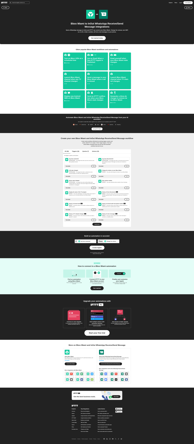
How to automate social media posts (105, 429)
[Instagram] (110, 439)
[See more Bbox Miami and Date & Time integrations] (69, 379)
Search (73, 424)
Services (73, 411)
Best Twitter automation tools (103, 413)
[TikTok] (118, 439)
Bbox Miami (77, 23)
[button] (97, 288)
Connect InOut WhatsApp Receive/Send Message (110, 363)
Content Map (74, 422)
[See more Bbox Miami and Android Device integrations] (90, 379)
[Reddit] (121, 439)
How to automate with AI (102, 411)
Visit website (67, 360)
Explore (171, 2)
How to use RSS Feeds (102, 420)
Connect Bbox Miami (71, 363)
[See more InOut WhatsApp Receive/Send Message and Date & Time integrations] (124, 373)
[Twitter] (116, 439)
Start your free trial (97, 333)
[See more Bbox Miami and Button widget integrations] (69, 373)
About (98, 438)
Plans (176, 2)
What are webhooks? (102, 422)
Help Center (74, 420)
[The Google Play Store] (118, 412)
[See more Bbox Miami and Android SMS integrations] (79, 373)
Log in (180, 2)
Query (104, 193)
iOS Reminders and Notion (86, 424)
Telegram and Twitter (85, 429)
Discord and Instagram (85, 411)
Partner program (85, 438)
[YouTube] (113, 439)
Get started (188, 2)
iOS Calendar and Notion (85, 413)
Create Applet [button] (97, 247)
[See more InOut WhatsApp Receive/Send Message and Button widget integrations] (114, 373)
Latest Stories (101, 408)
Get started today (97, 38)
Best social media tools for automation (105, 431)
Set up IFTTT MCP (97, 128)
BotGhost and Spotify (85, 420)
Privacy (94, 438)
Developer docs (75, 429)
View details (68, 176)
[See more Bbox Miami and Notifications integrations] (90, 373)
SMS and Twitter (84, 422)
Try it (94, 166)
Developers (74, 438)
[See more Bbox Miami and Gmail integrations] (79, 379)
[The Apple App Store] (118, 409)
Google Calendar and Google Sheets (88, 415)
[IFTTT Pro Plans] (117, 192)
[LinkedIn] (107, 439)
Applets (73, 415)
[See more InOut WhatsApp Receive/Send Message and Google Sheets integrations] (124, 379)
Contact (90, 438)
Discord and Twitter (84, 431)
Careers (78, 438)
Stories (73, 413)
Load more (97, 224)
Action (104, 182)
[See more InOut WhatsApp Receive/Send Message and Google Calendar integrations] (104, 379)
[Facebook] (104, 439)
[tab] (66, 151)
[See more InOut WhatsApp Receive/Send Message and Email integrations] (104, 373)
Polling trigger (72, 160)
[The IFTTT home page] (4, 3)
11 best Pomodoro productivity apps (105, 424)
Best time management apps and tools (105, 415)
